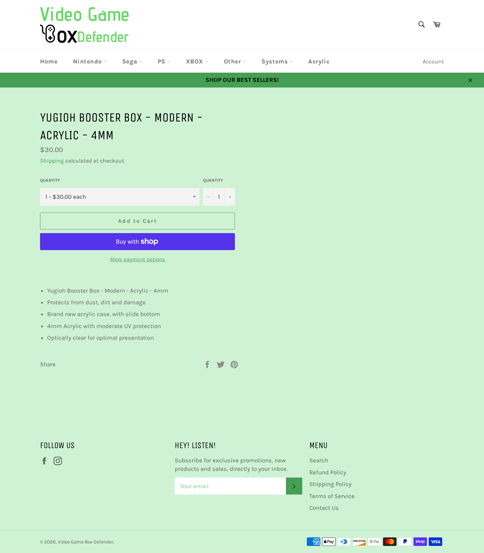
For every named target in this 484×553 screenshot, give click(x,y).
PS (162, 61)
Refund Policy (327, 472)
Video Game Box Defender (85, 541)
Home (48, 61)
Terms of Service (332, 496)
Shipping (52, 160)
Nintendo (88, 61)
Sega (130, 61)
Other (233, 61)
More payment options (137, 259)
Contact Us (324, 507)
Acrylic (319, 61)
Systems (275, 61)
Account (433, 61)
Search (318, 460)
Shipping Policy (330, 483)
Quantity (50, 180)
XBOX (195, 61)
